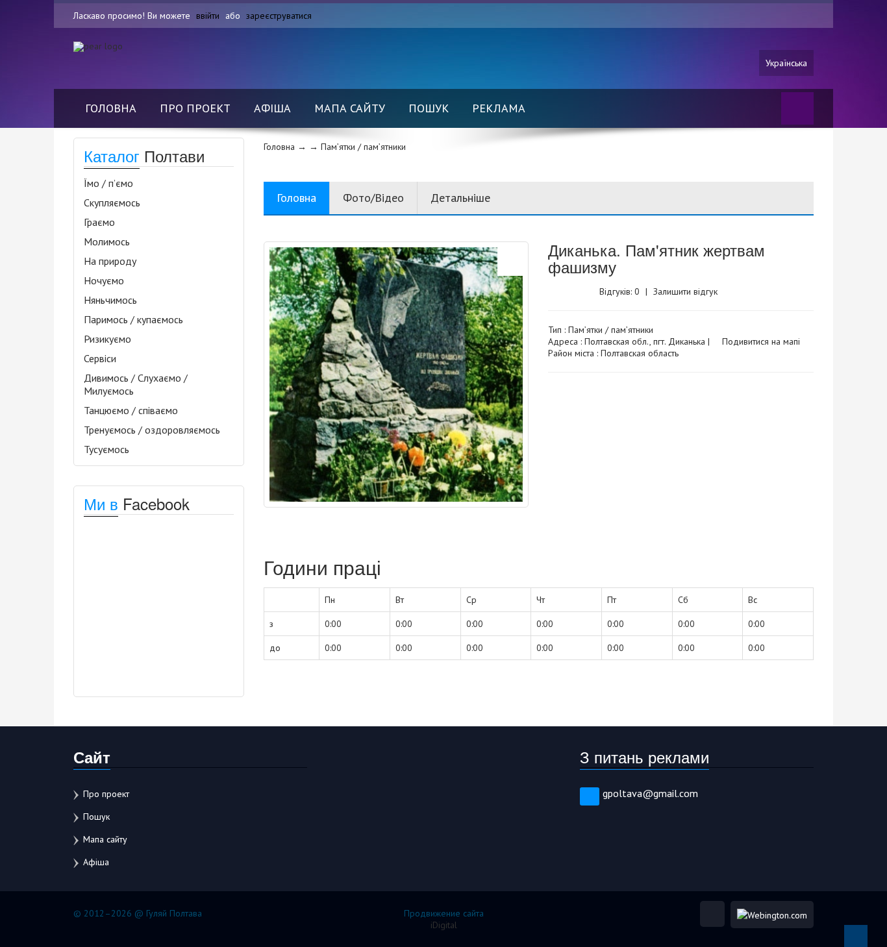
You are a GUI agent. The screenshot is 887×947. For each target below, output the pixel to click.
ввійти (207, 15)
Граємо (99, 221)
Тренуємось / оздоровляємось (152, 429)
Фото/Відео (373, 197)
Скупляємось (112, 202)
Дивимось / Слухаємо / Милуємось (136, 384)
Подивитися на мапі (759, 341)
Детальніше (460, 197)
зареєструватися (279, 15)
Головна (110, 108)
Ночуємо (104, 280)
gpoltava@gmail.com (650, 793)
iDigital (444, 925)
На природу (110, 260)
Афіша (272, 108)
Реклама (498, 108)
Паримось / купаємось (133, 319)
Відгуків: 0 (619, 291)
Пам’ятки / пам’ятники (610, 330)
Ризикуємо (107, 338)
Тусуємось (106, 449)
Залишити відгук (685, 291)
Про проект (195, 108)
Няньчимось (110, 299)
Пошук (428, 108)
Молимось (107, 241)
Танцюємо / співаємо (131, 410)
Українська (786, 63)
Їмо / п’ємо (108, 183)
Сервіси (100, 358)
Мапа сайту (349, 108)
